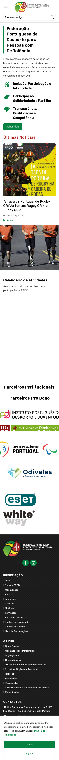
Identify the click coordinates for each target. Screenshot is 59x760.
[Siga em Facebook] (25, 563)
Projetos (9, 603)
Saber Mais (12, 126)
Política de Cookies (15, 626)
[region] (29, 738)
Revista (9, 594)
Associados (11, 678)
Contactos (10, 612)
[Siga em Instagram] (33, 563)
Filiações (9, 673)
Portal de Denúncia (15, 617)
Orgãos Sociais (13, 660)
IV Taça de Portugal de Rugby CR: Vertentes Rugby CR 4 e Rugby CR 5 (26, 205)
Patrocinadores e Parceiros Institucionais (27, 687)
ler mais (8, 220)
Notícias (9, 608)
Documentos (12, 683)
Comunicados (12, 692)
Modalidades (11, 589)
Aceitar (29, 744)
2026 (20, 215)
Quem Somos (12, 646)
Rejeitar (30, 753)
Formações (10, 599)
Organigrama (12, 655)
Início (7, 580)
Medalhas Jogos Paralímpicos (20, 650)
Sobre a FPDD (12, 585)
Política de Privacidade (17, 622)
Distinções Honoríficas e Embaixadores (25, 664)
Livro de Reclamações (16, 631)
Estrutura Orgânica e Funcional (21, 669)
